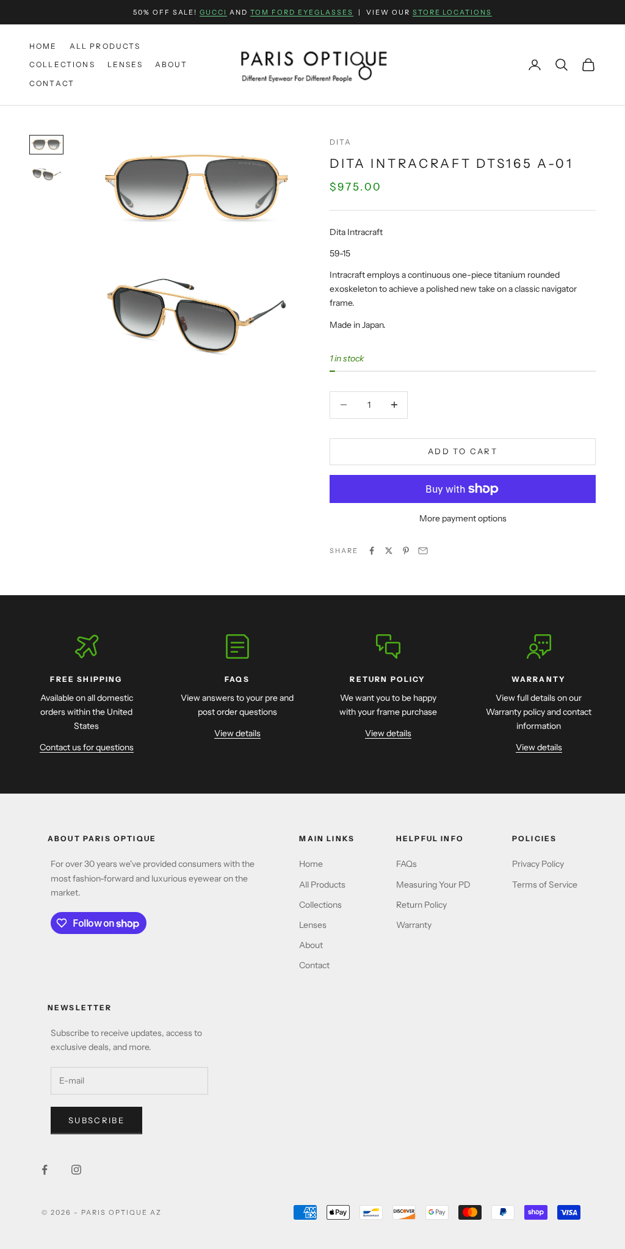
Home (43, 46)
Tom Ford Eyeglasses (301, 12)
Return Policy (421, 904)
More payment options (463, 518)
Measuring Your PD (433, 884)
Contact (51, 83)
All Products (105, 46)
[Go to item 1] (46, 144)
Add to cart (462, 451)
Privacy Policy (538, 863)
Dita (341, 142)
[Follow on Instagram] (76, 1170)
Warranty (414, 924)
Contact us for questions (87, 747)
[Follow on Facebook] (44, 1170)
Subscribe (96, 1120)
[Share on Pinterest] (406, 551)
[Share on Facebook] (372, 551)
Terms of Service (544, 884)
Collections (62, 64)
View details (237, 733)
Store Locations (453, 12)
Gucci (213, 12)
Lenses (125, 64)
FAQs (406, 863)
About (171, 64)
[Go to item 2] (46, 174)
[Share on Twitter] (389, 551)
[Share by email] (423, 551)
